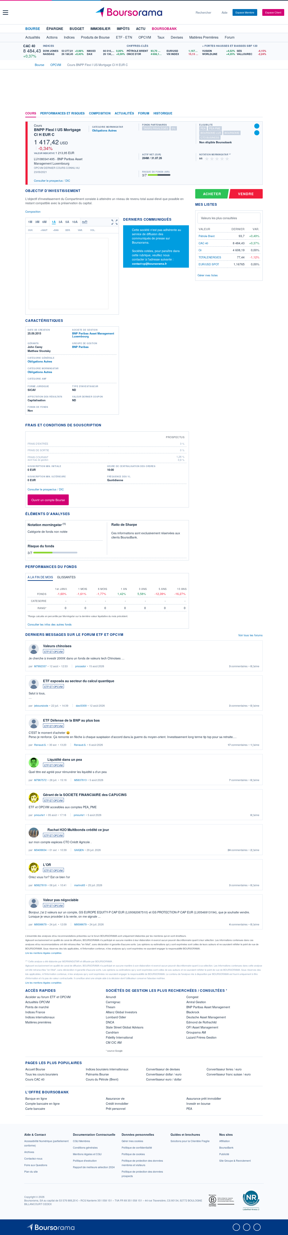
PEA (189, 1108)
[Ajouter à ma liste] (256, 132)
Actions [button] (52, 37)
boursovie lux (211, 132)
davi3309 (81, 705)
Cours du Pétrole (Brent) (102, 1079)
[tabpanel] (107, 601)
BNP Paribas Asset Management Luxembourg (93, 334)
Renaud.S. (40, 744)
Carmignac (113, 1002)
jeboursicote (41, 705)
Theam (110, 1007)
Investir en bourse (198, 1103)
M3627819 (40, 885)
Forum (229, 37)
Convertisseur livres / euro (224, 1069)
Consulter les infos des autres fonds (50, 624)
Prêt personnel (115, 1108)
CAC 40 (29, 45)
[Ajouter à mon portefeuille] (256, 126)
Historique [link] (162, 113)
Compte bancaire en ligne (42, 1103)
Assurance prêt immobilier (203, 1098)
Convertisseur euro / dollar (164, 1079)
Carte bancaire (35, 1108)
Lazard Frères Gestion (201, 1037)
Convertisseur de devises (163, 1069)
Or (200, 250)
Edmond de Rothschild (201, 1022)
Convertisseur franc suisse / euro (229, 1074)
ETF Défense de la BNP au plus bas (71, 720)
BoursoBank (164, 28)
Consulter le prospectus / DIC (52, 181)
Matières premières (38, 1022)
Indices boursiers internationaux (107, 1069)
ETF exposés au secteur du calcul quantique (78, 680)
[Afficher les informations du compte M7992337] (34, 649)
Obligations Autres (104, 130)
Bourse (32, 28)
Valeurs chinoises (57, 645)
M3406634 (40, 849)
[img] (227, 158)
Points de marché (37, 1007)
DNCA (110, 1022)
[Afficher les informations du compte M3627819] (34, 868)
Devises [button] (177, 37)
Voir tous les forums (250, 635)
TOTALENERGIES (210, 257)
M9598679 (40, 924)
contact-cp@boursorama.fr (149, 264)
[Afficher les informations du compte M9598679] (34, 903)
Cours (30, 113)
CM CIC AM (114, 1042)
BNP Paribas (80, 347)
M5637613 (80, 779)
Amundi (111, 997)
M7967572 (40, 779)
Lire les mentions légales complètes (43, 952)
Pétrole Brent (207, 236)
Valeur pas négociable (60, 899)
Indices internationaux (40, 1017)
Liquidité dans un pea (64, 759)
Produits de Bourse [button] (95, 37)
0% (174, 128)
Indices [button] (69, 37)
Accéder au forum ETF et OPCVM (48, 997)
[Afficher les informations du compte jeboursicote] (34, 684)
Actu (140, 28)
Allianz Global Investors (121, 1012)
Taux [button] (160, 37)
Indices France (35, 1012)
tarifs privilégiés (155, 128)
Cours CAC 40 (34, 1079)
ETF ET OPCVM (53, 651)
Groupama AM (196, 1032)
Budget (77, 28)
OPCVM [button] (145, 37)
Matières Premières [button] (203, 37)
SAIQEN (79, 849)
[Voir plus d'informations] (104, 425)
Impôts (123, 28)
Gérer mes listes (208, 275)
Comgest (192, 997)
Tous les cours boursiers (41, 1074)
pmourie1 (39, 814)
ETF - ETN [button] (124, 37)
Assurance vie (115, 1098)
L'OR (47, 864)
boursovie (232, 132)
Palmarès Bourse (97, 1074)
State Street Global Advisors (124, 1027)
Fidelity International (119, 1037)
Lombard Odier (116, 1017)
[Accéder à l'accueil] (27, 64)
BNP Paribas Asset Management (208, 1007)
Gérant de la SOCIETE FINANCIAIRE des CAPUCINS (85, 794)
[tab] (40, 578)
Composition (99, 113)
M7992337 (40, 666)
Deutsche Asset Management (206, 1017)
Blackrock (192, 1012)
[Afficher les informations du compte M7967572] (34, 762)
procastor (80, 666)
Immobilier (100, 28)
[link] (29, 1152)
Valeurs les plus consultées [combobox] (219, 218)
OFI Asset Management (202, 1027)
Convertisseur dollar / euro (164, 1074)
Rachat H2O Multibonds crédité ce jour (78, 829)
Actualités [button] (32, 37)
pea (203, 128)
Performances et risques (62, 113)
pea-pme (215, 128)
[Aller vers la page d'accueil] (142, 12)
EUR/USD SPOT (209, 264)
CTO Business (210, 137)
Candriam (112, 1032)
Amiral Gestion (196, 1002)
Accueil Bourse (35, 1069)
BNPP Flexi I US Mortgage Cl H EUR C (57, 132)
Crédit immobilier (117, 1103)
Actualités (124, 113)
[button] (5, 12)
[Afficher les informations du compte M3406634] (34, 833)
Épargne (54, 28)
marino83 (79, 885)
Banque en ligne (36, 1098)
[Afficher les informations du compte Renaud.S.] (34, 723)
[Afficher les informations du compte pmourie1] (34, 798)
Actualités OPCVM (37, 1002)
